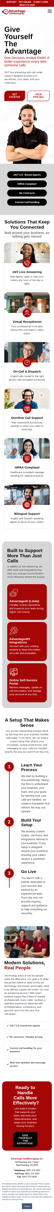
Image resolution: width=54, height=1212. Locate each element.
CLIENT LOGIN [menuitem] (40, 2)
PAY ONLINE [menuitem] (25, 2)
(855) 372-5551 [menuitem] (27, 5)
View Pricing (38, 95)
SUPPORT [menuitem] (11, 2)
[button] (50, 11)
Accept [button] (27, 1206)
